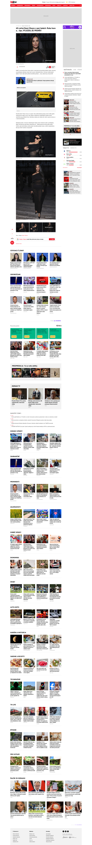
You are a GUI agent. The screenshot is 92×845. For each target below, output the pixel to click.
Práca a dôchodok (39, 650)
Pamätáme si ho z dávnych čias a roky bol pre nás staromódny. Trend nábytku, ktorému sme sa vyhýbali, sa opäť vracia (42, 744)
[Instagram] (65, 831)
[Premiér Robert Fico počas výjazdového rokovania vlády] (19, 394)
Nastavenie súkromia (16, 837)
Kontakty (48, 831)
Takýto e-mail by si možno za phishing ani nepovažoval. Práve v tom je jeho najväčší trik (16, 693)
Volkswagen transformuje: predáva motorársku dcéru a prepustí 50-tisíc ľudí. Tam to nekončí (55, 622)
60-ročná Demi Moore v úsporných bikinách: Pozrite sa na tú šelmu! (55, 264)
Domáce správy (16, 431)
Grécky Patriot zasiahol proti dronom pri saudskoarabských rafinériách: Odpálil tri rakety (28, 471)
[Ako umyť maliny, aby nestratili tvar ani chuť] (42, 663)
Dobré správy (15, 532)
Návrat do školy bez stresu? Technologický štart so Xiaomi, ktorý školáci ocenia (54, 546)
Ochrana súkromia (16, 835)
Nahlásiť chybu (19, 243)
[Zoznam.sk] (66, 837)
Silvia (57, 2)
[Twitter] (68, 831)
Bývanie (13, 730)
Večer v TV (73, 148)
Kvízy (54, 5)
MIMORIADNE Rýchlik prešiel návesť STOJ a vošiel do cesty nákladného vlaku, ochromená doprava (74, 180)
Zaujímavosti (40, 5)
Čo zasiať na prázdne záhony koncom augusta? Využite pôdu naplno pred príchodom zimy (42, 768)
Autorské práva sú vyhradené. (67, 834)
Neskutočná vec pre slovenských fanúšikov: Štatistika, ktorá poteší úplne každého (28, 353)
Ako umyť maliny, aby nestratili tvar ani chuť (42, 669)
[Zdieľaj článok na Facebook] (12, 234)
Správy (13, 405)
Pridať (52, 239)
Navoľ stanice (65, 167)
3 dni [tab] (74, 69)
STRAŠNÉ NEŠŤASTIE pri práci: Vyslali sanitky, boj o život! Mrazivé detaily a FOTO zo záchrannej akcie (33, 426)
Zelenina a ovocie (39, 772)
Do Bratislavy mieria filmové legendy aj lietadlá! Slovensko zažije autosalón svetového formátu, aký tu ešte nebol (55, 354)
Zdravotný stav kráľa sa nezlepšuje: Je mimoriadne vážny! (28, 495)
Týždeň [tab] (79, 69)
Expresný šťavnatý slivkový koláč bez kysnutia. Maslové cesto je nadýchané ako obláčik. (16, 670)
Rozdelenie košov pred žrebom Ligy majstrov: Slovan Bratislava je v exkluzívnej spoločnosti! (42, 596)
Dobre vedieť (12, 358)
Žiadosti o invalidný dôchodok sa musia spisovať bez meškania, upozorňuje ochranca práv (42, 646)
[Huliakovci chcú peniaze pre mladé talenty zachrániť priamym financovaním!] (52, 394)
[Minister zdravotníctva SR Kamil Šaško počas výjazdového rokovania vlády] (35, 394)
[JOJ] (64, 154)
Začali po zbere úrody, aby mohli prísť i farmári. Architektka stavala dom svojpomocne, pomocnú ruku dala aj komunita (55, 744)
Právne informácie (16, 833)
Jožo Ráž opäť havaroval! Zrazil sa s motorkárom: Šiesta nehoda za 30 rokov (42, 496)
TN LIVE (13, 705)
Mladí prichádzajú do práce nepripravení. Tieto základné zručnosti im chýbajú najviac (29, 646)
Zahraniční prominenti (13, 268)
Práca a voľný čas (13, 650)
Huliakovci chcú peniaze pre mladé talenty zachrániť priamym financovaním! (52, 402)
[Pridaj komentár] (12, 229)
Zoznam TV (16, 386)
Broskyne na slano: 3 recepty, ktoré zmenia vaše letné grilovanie (54, 670)
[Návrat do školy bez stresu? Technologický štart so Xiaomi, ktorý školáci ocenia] (55, 539)
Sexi (29, 25)
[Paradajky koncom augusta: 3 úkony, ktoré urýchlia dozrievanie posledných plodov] (16, 761)
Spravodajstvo (48, 833)
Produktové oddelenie (50, 835)
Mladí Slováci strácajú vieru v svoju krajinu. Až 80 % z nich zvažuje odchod (55, 571)
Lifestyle (65, 5)
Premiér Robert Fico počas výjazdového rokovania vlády (19, 402)
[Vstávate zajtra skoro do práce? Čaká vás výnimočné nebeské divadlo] (16, 639)
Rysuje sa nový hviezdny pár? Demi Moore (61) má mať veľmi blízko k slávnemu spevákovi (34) (16, 264)
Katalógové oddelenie (50, 838)
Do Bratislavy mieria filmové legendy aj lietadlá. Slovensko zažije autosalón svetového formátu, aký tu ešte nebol (42, 622)
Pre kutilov (15, 754)
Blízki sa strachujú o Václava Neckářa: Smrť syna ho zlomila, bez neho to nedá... (55, 496)
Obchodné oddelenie (49, 837)
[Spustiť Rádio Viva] (72, 26)
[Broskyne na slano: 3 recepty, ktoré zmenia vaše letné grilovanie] (55, 663)
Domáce (13, 5)
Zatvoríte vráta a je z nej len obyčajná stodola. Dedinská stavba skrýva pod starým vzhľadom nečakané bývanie (28, 744)
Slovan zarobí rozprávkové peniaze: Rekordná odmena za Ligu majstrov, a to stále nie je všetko (16, 596)
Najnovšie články (15, 413)
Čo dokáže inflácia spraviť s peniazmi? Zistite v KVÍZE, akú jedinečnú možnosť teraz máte (42, 353)
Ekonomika (48, 5)
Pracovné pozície (14, 326)
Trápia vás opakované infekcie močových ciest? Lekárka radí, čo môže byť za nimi (55, 521)
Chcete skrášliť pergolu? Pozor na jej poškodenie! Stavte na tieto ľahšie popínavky (55, 768)
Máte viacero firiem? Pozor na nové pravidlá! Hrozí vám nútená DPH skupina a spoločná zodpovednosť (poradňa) (28, 572)
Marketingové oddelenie (50, 840)
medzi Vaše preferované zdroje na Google (31, 239)
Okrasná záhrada (52, 772)
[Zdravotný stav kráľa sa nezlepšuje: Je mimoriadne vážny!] (29, 488)
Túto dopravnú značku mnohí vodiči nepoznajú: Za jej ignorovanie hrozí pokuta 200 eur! (74, 192)
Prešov (51, 448)
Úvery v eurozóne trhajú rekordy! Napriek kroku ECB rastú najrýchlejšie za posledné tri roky (16, 470)
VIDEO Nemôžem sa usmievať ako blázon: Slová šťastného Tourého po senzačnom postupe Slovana (55, 596)
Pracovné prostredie (26, 650)
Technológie (15, 679)
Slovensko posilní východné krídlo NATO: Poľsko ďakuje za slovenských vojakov (55, 470)
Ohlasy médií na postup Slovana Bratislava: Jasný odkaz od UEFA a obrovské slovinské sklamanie (29, 596)
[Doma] (64, 160)
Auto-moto (14, 607)
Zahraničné (20, 5)
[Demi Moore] (22, 227)
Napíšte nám (15, 840)
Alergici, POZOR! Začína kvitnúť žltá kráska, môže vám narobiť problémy (15, 520)
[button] (50, 67)
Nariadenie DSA (15, 841)
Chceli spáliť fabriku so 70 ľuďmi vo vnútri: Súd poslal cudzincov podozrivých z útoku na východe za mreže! (34, 417)
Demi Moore (25, 235)
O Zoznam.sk (15, 831)
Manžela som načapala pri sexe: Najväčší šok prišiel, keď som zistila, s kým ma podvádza (74, 142)
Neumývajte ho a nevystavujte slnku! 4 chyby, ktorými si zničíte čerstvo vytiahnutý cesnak (29, 768)
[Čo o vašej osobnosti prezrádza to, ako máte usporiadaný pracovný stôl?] (55, 639)
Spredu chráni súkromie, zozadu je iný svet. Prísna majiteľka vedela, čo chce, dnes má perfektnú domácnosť (16, 744)
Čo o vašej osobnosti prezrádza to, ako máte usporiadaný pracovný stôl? (55, 646)
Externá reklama (32, 835)
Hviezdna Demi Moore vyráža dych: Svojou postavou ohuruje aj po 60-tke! (42, 264)
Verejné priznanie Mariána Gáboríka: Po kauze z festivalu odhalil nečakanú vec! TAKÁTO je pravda (32, 423)
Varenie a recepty (17, 656)
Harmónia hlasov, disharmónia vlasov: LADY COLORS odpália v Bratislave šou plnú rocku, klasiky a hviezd (16, 354)
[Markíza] (64, 151)
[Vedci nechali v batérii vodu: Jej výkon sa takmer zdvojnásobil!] (42, 513)
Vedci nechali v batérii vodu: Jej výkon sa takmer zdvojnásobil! (42, 520)
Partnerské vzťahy (72, 140)
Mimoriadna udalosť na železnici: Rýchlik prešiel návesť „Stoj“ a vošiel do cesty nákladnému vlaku (16, 719)
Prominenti (27, 5)
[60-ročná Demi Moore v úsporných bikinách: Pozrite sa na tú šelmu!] (55, 257)
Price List (30, 840)
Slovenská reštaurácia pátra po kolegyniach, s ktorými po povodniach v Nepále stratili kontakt (28, 719)
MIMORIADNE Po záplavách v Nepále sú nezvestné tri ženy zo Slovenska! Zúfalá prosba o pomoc (42, 446)
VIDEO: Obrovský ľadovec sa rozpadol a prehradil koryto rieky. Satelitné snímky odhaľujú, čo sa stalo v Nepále (55, 719)
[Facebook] (63, 831)
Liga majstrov (12, 600)
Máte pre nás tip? (49, 841)
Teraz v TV (66, 148)
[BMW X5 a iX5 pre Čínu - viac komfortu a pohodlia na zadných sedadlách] (29, 613)
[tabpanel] (72, 84)
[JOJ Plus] (64, 164)
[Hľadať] (80, 5)
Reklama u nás (31, 833)
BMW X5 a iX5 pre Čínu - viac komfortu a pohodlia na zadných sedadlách (29, 621)
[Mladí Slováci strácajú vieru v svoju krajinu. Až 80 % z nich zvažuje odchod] (55, 564)
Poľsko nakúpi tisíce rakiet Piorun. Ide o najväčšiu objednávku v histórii (28, 693)
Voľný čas (71, 5)
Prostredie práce (52, 650)
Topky (23, 25)
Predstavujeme (12, 624)
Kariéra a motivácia (18, 632)
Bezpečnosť (12, 697)
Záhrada (11, 772)
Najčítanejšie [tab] (68, 69)
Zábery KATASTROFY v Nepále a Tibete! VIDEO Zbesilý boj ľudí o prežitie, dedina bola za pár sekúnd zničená (42, 471)
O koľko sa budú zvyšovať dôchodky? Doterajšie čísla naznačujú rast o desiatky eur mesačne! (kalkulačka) (16, 572)
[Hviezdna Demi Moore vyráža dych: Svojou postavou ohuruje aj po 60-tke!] (42, 257)
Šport (33, 5)
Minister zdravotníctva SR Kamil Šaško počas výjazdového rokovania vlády (35, 403)
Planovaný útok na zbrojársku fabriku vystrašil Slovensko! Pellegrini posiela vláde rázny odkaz (31, 420)
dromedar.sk (25, 526)
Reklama (31, 831)
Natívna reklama (32, 841)
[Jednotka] (64, 157)
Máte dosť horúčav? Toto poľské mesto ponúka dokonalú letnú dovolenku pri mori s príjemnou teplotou (28, 521)
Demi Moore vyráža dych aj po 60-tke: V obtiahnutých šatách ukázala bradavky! (29, 264)
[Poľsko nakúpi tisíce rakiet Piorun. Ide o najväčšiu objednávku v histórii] (29, 686)
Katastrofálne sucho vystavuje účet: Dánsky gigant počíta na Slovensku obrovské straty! (42, 572)
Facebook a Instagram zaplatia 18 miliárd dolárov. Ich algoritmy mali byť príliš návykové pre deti (55, 694)
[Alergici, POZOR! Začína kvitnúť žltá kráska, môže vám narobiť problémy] (16, 513)
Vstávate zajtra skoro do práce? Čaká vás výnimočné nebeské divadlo (15, 646)
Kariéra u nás (15, 838)
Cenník (30, 838)
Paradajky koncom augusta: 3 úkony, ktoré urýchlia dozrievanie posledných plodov (15, 768)
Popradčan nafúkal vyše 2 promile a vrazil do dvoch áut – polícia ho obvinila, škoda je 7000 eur (55, 445)
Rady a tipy (38, 671)
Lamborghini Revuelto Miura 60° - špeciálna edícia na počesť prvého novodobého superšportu (16, 621)
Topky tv (59, 5)
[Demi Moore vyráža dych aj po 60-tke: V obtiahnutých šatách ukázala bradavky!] (29, 257)
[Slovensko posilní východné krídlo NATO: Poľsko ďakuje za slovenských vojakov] (55, 463)
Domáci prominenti (13, 500)
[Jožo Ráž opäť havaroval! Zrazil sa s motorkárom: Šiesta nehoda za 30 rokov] (42, 488)
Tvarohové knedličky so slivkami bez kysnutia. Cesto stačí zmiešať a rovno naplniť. (28, 670)
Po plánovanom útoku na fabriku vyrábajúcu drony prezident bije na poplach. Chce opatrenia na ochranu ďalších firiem (42, 719)
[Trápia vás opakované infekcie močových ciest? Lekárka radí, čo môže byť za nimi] (55, 513)
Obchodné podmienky (33, 837)
